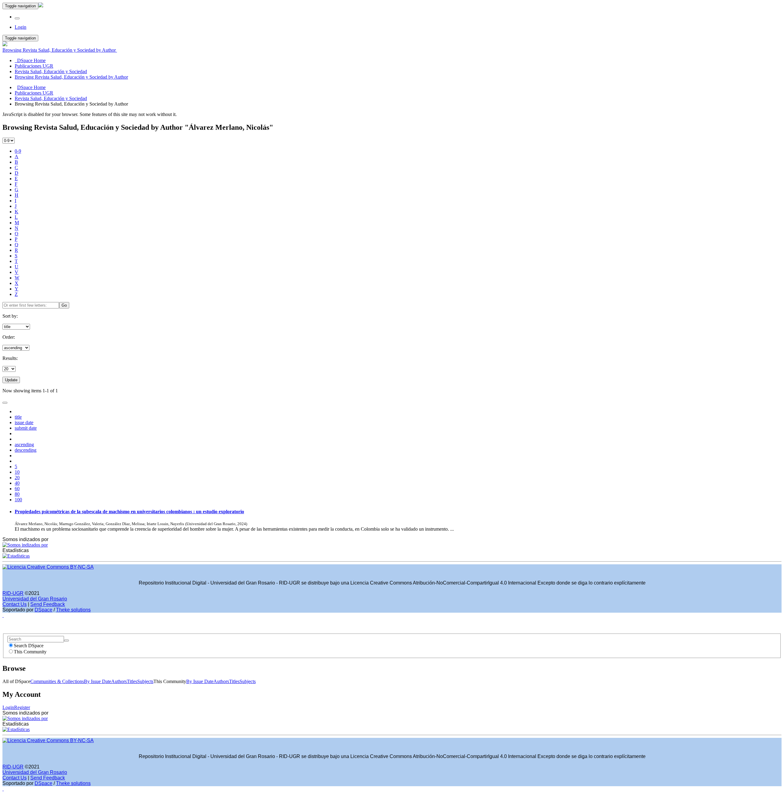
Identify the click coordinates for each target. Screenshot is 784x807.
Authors (119, 681)
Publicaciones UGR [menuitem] (34, 66)
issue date (24, 422)
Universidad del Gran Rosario (34, 598)
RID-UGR (13, 593)
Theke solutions (73, 609)
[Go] (66, 640)
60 (17, 488)
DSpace (43, 609)
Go (64, 305)
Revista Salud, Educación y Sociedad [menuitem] (51, 71)
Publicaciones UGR (34, 92)
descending (25, 450)
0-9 (18, 151)
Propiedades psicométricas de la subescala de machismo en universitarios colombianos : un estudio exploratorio (129, 511)
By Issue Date (97, 681)
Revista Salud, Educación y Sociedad (51, 98)
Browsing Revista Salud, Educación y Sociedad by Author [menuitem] (71, 77)
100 (18, 499)
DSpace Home (31, 87)
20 (17, 477)
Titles (132, 681)
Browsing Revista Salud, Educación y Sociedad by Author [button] (59, 50)
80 (17, 494)
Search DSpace (28, 645)
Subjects (145, 681)
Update (11, 380)
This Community (30, 651)
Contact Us (14, 604)
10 (17, 472)
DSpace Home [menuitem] (30, 60)
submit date (26, 428)
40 (17, 483)
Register (22, 707)
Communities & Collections (57, 681)
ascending (24, 444)
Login (8, 707)
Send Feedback (47, 604)
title (18, 417)
